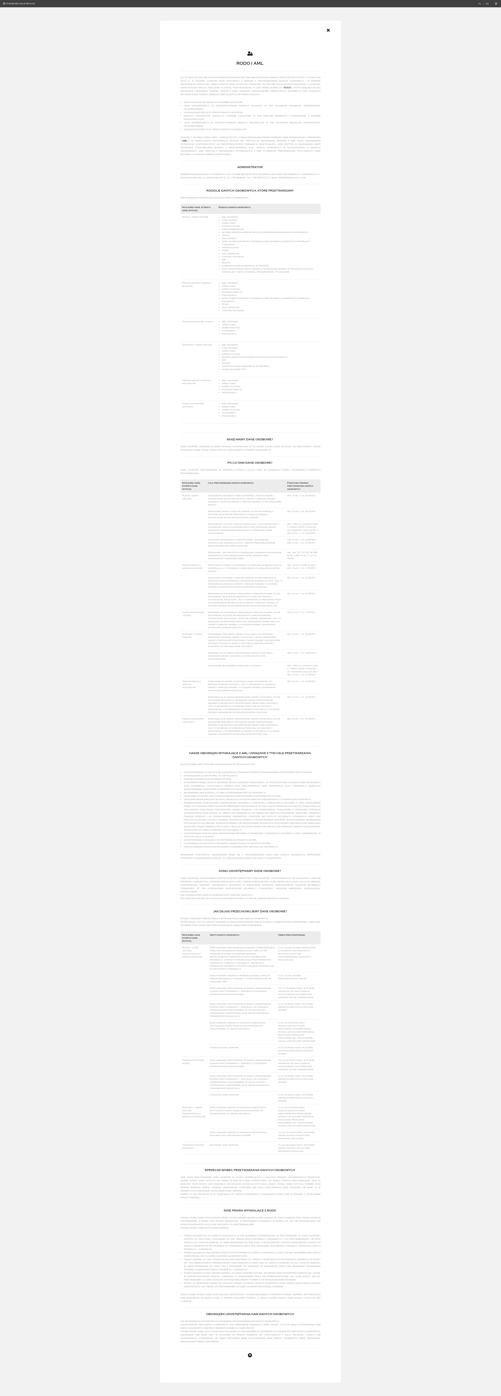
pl (480, 3)
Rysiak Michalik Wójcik (20, 3)
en (487, 3)
